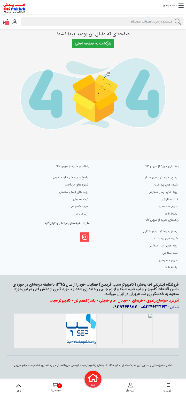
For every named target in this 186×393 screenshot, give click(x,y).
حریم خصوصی (168, 206)
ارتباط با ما (171, 213)
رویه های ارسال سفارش (163, 192)
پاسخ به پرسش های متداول (160, 177)
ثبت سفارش (170, 199)
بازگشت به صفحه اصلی (93, 43)
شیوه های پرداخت (166, 184)
